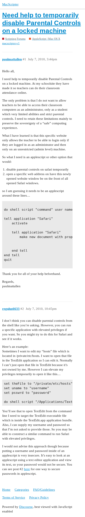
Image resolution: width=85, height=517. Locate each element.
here (27, 469)
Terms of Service (13, 497)
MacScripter (10, 4)
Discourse (26, 507)
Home (6, 489)
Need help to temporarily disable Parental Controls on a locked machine (41, 22)
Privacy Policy (39, 497)
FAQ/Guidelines (44, 489)
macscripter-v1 (11, 43)
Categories (22, 489)
